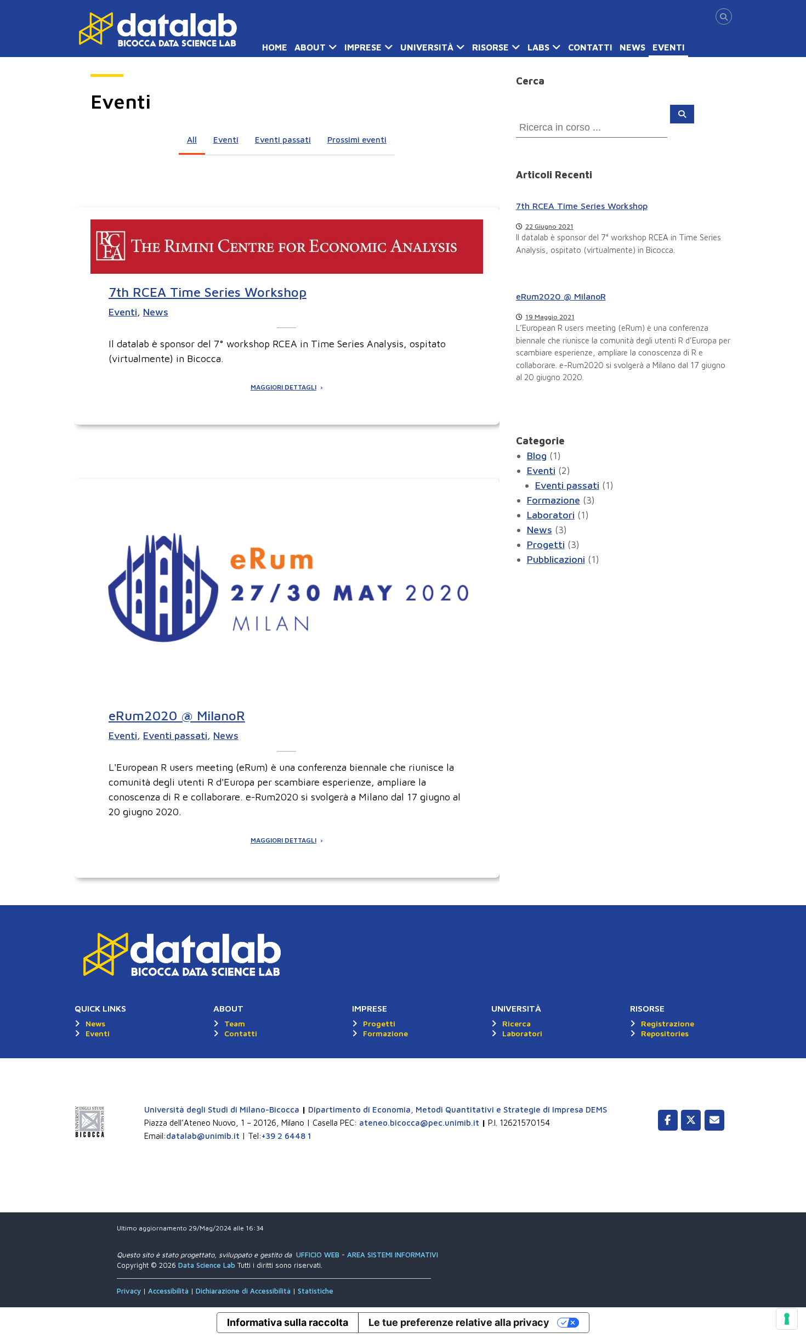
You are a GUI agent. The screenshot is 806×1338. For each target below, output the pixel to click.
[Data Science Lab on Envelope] (714, 1120)
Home (274, 47)
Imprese (363, 47)
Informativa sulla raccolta (287, 1322)
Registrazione (667, 1023)
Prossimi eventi (357, 139)
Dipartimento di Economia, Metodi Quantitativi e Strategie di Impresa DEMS (457, 1109)
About (310, 47)
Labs (538, 47)
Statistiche (315, 1290)
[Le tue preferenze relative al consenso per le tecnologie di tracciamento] (786, 1318)
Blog (537, 455)
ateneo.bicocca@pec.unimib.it (419, 1122)
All (192, 139)
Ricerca (516, 1023)
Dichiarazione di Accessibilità (243, 1290)
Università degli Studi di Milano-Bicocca (221, 1109)
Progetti (546, 544)
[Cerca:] (593, 126)
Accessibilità (169, 1290)
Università (426, 47)
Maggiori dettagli (283, 387)
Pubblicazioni (556, 559)
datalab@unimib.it (203, 1136)
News (632, 47)
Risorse (490, 47)
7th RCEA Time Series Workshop (207, 292)
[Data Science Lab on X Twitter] (691, 1120)
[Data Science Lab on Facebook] (668, 1120)
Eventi (668, 47)
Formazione (553, 500)
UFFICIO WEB (317, 1254)
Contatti (590, 47)
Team (234, 1023)
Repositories (665, 1033)
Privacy (130, 1290)
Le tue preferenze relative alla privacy (458, 1322)
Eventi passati (283, 139)
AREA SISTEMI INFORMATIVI (392, 1254)
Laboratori (551, 515)
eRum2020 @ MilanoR (177, 715)
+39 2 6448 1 (286, 1136)
